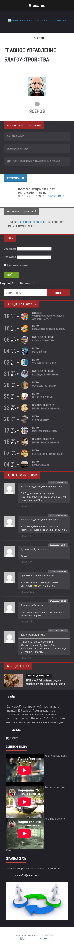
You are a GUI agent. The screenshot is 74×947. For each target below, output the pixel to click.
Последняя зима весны (45, 374)
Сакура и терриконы (43, 340)
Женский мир (39, 352)
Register (5, 283)
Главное (37, 313)
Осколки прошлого (43, 405)
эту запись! (56, 195)
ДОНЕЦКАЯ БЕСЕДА (17, 148)
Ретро (35, 325)
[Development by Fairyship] (37, 938)
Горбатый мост (40, 465)
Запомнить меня (17, 265)
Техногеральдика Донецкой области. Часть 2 (48, 318)
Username (10, 248)
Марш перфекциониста (44, 431)
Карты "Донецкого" (39, 675)
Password (10, 257)
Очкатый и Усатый (42, 397)
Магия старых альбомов (46, 442)
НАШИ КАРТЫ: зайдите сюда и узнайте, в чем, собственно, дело (45, 682)
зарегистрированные (32, 221)
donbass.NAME (15, 136)
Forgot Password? (23, 283)
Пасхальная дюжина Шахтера (48, 329)
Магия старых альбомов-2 (46, 408)
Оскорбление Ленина (44, 386)
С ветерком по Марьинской (47, 454)
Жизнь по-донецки (43, 337)
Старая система (40, 420)
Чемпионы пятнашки (44, 363)
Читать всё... (27, 506)
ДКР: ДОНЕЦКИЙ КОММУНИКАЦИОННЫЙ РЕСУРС (33, 161)
